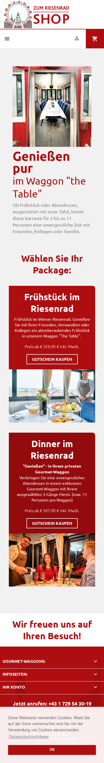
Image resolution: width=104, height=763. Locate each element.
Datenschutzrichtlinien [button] (29, 736)
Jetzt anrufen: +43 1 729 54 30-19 (52, 703)
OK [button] (52, 750)
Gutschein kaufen (52, 359)
